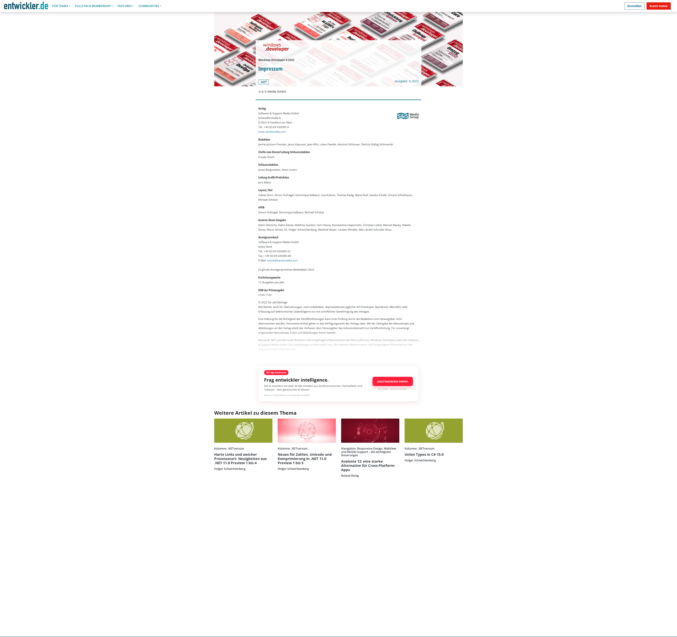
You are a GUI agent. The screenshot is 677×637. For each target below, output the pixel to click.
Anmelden (634, 6)
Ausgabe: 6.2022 (407, 81)
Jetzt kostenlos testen (392, 381)
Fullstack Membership (93, 6)
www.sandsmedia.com (272, 131)
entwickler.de (26, 6)
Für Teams (60, 6)
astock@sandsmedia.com (282, 260)
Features (124, 6)
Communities (148, 6)
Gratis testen (658, 6)
